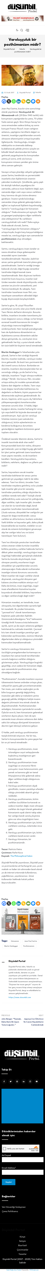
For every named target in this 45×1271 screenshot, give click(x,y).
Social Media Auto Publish (13, 1270)
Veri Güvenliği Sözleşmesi (14, 1207)
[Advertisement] (23, 1106)
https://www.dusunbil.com (20, 997)
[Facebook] (4, 101)
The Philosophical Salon (21, 856)
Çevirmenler (22, 1250)
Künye (22, 1237)
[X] (9, 101)
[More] (38, 101)
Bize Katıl (22, 1246)
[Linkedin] (18, 101)
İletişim (22, 1241)
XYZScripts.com (34, 1270)
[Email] (28, 101)
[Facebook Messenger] (33, 101)
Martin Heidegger (11, 946)
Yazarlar (22, 1254)
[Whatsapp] (14, 101)
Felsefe (38, 92)
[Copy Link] (23, 101)
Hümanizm (15, 941)
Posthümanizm (28, 946)
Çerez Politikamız (10, 1211)
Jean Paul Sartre (30, 941)
